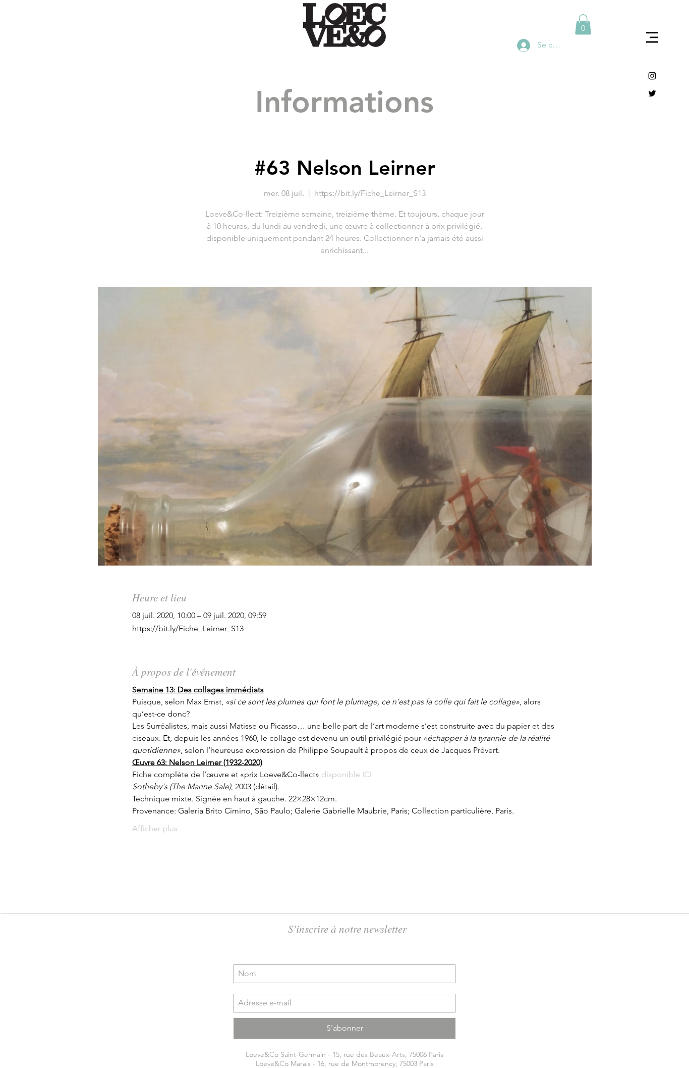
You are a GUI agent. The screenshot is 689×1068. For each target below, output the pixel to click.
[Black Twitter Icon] (652, 93)
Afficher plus (155, 828)
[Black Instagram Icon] (652, 76)
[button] (652, 37)
